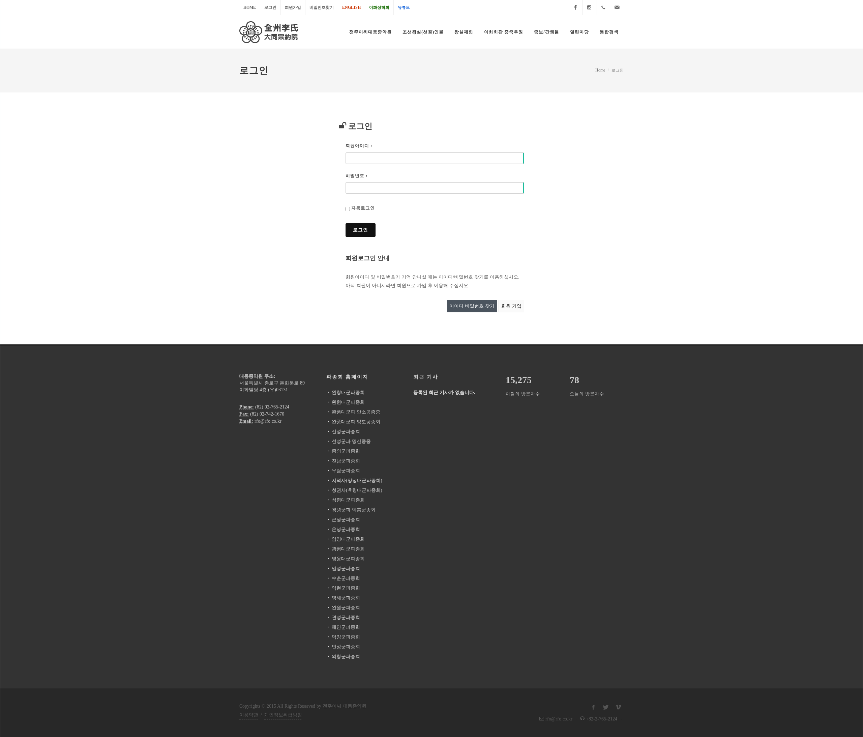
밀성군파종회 (346, 568)
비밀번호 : (356, 175)
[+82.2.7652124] (603, 7)
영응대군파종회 (348, 558)
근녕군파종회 (346, 519)
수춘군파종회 (346, 578)
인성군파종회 (346, 646)
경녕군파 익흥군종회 (354, 509)
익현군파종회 (346, 588)
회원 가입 (511, 306)
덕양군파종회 (346, 637)
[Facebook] (575, 7)
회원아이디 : (359, 145)
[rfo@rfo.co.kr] (617, 7)
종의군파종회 (346, 451)
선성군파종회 (346, 431)
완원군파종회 (346, 607)
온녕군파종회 (346, 529)
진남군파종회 (346, 460)
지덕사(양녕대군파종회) (357, 480)
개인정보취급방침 (283, 714)
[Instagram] (589, 7)
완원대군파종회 (348, 402)
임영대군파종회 (348, 539)
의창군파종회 (346, 656)
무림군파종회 (346, 470)
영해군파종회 (346, 597)
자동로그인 (363, 207)
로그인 (270, 7)
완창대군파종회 (348, 392)
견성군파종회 (346, 617)
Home (249, 7)
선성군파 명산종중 (351, 441)
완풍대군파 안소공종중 (356, 412)
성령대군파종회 (348, 500)
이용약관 (248, 714)
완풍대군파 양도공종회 (356, 421)
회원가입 (293, 7)
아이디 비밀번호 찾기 (472, 306)
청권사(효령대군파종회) (357, 490)
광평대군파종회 (348, 548)
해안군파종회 (346, 627)
